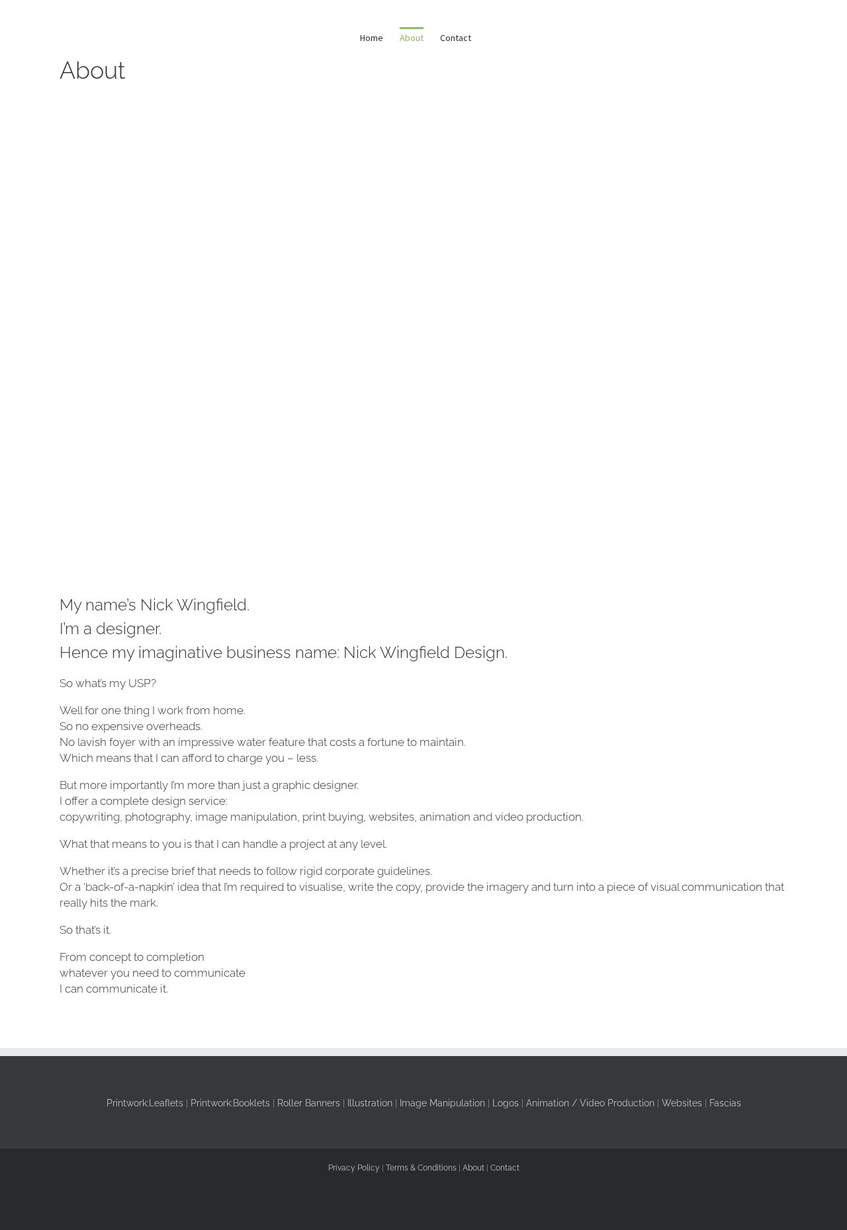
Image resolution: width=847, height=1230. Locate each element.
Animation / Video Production (590, 1103)
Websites (682, 1103)
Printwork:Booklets (230, 1103)
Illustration (369, 1103)
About (473, 1167)
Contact (504, 1167)
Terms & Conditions (421, 1167)
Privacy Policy (354, 1167)
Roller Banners (308, 1103)
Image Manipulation (442, 1103)
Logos (505, 1103)
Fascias (725, 1103)
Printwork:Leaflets (145, 1103)
